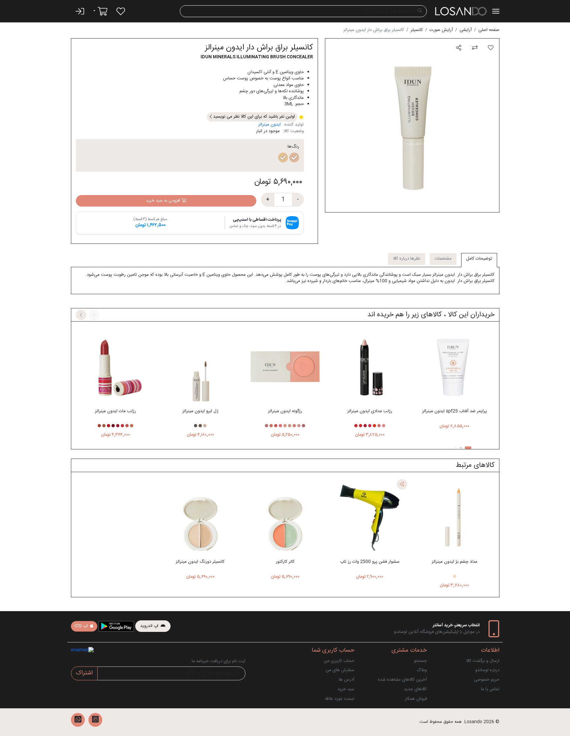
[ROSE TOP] (370, 516)
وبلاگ (422, 670)
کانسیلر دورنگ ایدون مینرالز (200, 561)
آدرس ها (346, 679)
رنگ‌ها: (293, 147)
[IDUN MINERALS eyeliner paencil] (454, 516)
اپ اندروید (150, 626)
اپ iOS (82, 626)
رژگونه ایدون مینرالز (285, 411)
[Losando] (461, 11)
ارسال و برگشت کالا (482, 661)
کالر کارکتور (285, 561)
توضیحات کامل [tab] (479, 258)
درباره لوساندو (487, 670)
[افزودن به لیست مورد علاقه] (490, 48)
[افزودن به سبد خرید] (454, 323)
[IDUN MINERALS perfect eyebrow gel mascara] (200, 366)
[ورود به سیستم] (80, 11)
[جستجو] (420, 11)
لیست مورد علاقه (339, 698)
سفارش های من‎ (340, 670)
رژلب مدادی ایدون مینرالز (369, 411)
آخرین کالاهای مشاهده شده (402, 679)
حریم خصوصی (486, 679)
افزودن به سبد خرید (163, 200)
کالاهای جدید (415, 689)
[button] (458, 48)
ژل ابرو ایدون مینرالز (200, 411)
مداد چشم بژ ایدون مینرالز (454, 561)
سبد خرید (345, 689)
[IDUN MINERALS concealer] (200, 516)
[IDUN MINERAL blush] (285, 366)
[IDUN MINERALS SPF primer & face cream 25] (454, 366)
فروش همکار (416, 698)
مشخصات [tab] (443, 258)
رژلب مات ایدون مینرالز (115, 411)
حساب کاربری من (339, 661)
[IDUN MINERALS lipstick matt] (116, 366)
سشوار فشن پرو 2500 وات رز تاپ (369, 561)
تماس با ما (490, 689)
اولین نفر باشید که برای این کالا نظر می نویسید (253, 116)
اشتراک (84, 673)
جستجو (420, 661)
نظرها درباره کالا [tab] (406, 258)
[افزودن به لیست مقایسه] (474, 48)
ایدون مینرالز (269, 124)
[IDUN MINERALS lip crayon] (370, 366)
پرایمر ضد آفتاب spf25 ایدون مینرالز (454, 411)
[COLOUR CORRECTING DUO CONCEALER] (285, 516)
